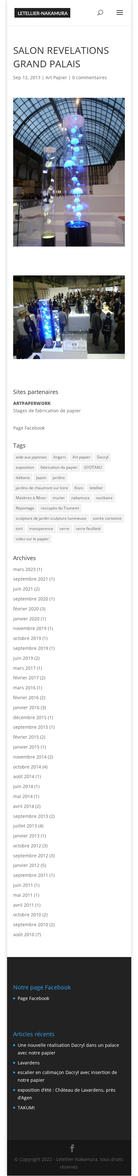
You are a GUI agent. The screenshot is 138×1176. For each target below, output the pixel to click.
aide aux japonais (31, 457)
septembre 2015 (30, 727)
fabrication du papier (59, 467)
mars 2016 (24, 688)
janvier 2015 (26, 747)
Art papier (82, 457)
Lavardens (29, 1063)
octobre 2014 (27, 767)
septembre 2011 (30, 875)
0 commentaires (89, 77)
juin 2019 (23, 658)
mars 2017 (24, 668)
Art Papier (56, 77)
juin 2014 (23, 786)
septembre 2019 (30, 648)
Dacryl (102, 457)
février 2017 (26, 678)
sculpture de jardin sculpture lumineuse (51, 518)
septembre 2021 (30, 579)
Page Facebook (29, 428)
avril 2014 (23, 806)
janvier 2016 (26, 707)
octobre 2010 (27, 914)
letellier (96, 488)
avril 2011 (23, 905)
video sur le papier (32, 539)
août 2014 (23, 776)
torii (19, 528)
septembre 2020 (30, 599)
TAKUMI (26, 1108)
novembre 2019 (30, 628)
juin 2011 (23, 885)
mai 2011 (23, 895)
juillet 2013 (25, 826)
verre (64, 528)
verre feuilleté (88, 528)
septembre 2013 (30, 816)
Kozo (78, 488)
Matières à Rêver (31, 497)
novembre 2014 (30, 757)
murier (59, 497)
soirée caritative (107, 518)
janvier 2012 (26, 865)
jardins (59, 477)
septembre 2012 (30, 856)
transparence (41, 528)
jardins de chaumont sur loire (42, 488)
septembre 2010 (30, 924)
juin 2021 (23, 589)
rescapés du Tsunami (60, 508)
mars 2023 (24, 569)
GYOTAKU (93, 467)
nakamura (80, 497)
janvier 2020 (26, 619)
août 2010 (23, 934)
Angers (59, 457)
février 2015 (26, 737)
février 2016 (26, 697)
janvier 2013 (26, 836)
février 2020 (26, 609)
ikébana (23, 477)
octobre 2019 (27, 638)
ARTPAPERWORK (32, 403)
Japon (41, 477)
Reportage (25, 508)
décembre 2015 (30, 717)
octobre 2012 (27, 846)
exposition (25, 467)
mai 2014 (23, 796)
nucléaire (104, 497)
